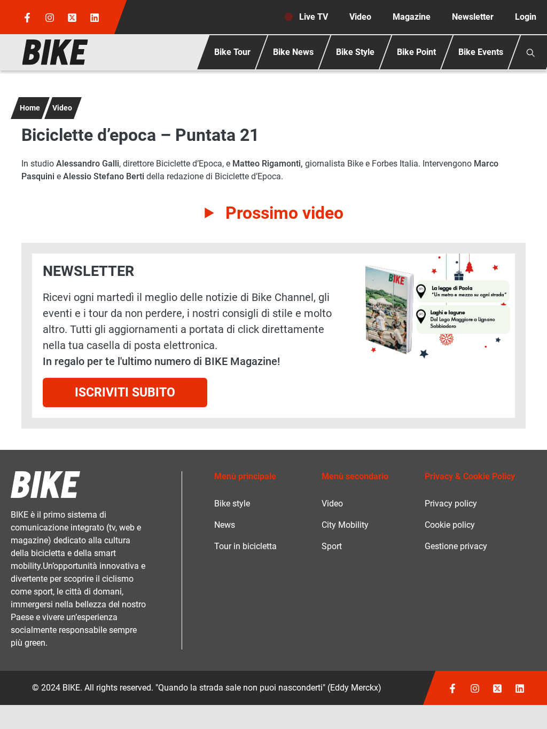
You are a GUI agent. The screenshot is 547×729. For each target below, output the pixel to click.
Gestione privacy (456, 546)
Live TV (313, 17)
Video (360, 17)
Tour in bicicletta (245, 546)
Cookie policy (450, 525)
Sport (332, 546)
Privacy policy (451, 503)
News (224, 525)
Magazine (412, 17)
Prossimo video (284, 212)
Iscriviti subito (125, 392)
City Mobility (345, 525)
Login (525, 17)
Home (30, 108)
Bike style (232, 503)
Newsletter (473, 17)
